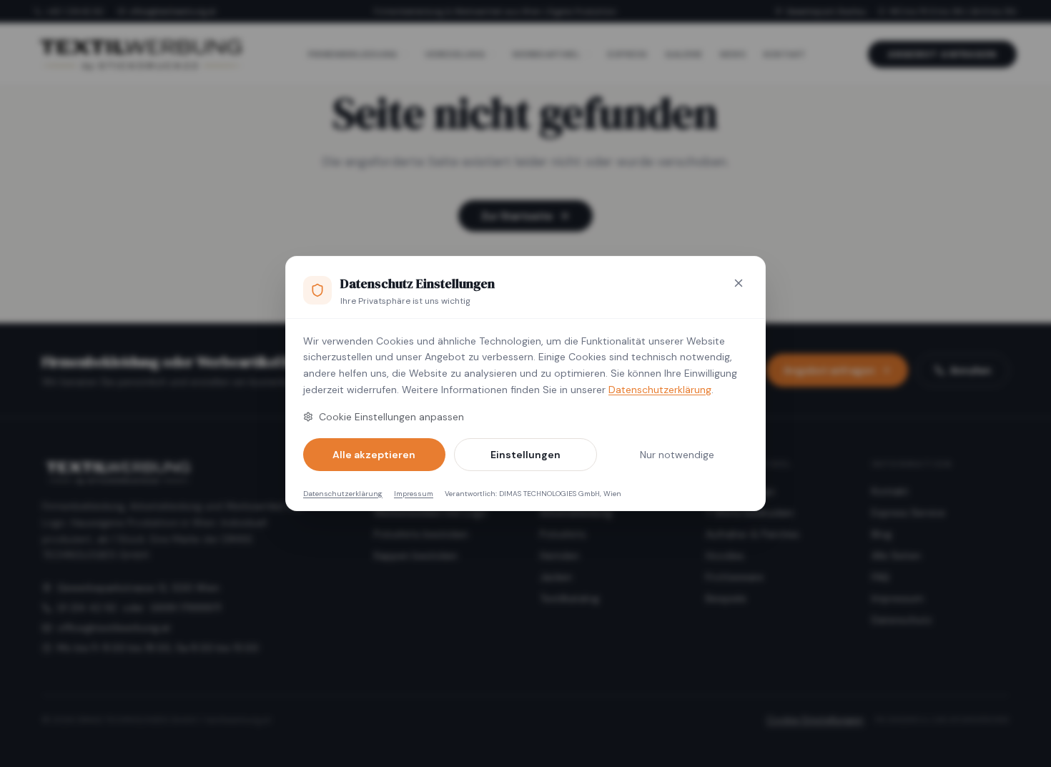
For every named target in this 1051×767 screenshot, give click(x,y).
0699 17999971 (185, 607)
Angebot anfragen (942, 54)
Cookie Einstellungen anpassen (391, 416)
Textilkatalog (569, 598)
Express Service (908, 512)
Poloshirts (563, 534)
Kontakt (890, 491)
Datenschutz (902, 619)
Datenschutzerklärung (659, 389)
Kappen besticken (416, 555)
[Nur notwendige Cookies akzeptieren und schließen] (738, 283)
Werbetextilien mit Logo (430, 512)
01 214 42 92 (87, 607)
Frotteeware (735, 576)
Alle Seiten (896, 555)
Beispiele (726, 598)
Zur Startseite (517, 215)
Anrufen (970, 370)
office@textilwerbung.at (172, 11)
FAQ (880, 576)
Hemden (559, 555)
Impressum (413, 493)
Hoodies (725, 555)
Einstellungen (525, 454)
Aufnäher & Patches (752, 534)
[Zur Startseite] (140, 54)
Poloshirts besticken (421, 534)
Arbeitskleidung (576, 512)
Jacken (556, 576)
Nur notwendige (677, 454)
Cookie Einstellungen (815, 719)
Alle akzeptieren (373, 454)
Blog (882, 534)
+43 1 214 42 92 (75, 11)
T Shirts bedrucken (750, 512)
